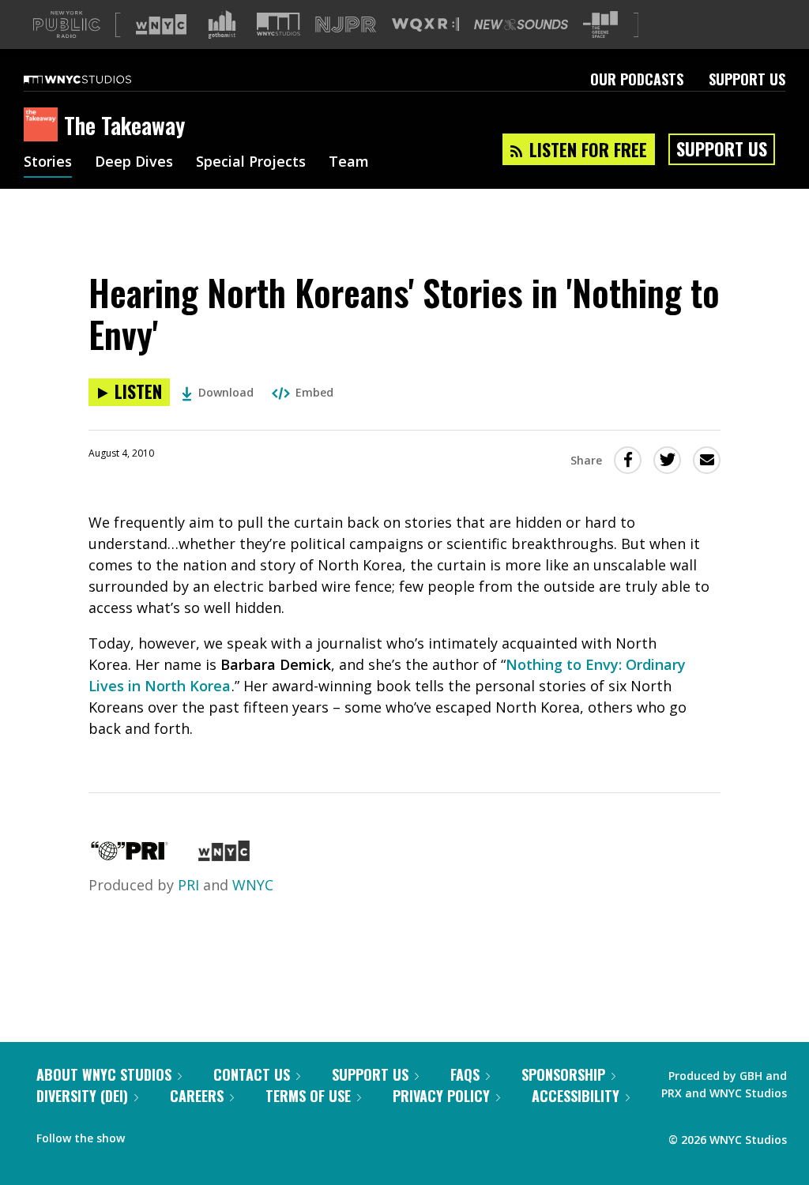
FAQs (465, 1074)
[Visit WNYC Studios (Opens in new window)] (278, 24)
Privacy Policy (441, 1095)
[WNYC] (224, 855)
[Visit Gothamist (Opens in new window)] (222, 24)
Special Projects (251, 163)
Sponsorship (563, 1074)
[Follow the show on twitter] (178, 1134)
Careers (197, 1095)
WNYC (252, 884)
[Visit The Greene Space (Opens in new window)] (600, 25)
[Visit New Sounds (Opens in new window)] (521, 24)
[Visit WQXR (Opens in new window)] (425, 24)
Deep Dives (134, 163)
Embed (314, 392)
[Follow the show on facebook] (148, 1134)
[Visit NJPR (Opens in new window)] (345, 25)
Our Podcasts (636, 79)
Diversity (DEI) (82, 1095)
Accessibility (575, 1095)
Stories (48, 163)
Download (226, 392)
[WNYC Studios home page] (97, 79)
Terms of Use (308, 1095)
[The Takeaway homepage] (44, 125)
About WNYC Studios (103, 1074)
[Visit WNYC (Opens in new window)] (161, 24)
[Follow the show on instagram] (208, 1134)
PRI (188, 884)
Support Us (747, 79)
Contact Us (251, 1074)
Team (349, 163)
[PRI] (129, 855)
